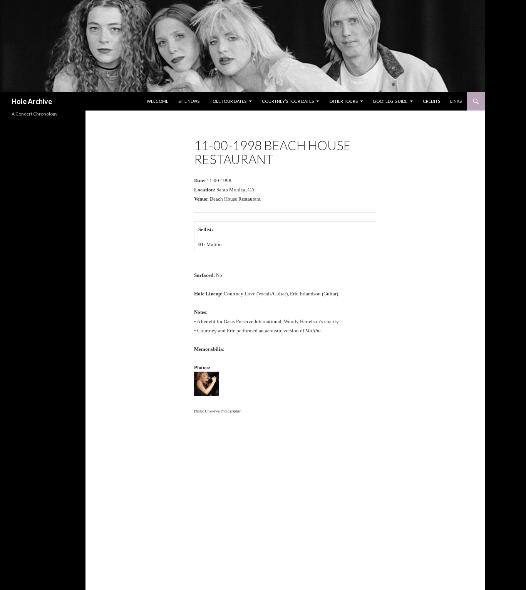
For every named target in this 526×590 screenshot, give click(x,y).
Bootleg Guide (390, 101)
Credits (431, 101)
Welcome (157, 101)
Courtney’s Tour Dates (288, 101)
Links (456, 101)
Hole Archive (32, 101)
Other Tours (343, 101)
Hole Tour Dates (227, 101)
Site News (188, 101)
